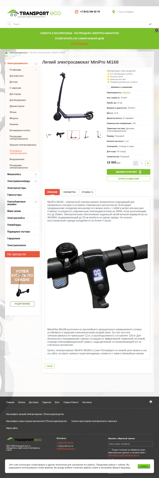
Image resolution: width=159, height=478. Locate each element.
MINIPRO (126, 93)
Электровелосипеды (18, 181)
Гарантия (46, 402)
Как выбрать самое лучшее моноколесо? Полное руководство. (37, 421)
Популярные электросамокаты (18, 152)
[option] (73, 97)
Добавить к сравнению (121, 87)
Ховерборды (14, 224)
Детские (14, 81)
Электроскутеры (16, 187)
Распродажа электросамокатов (19, 137)
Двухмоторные (17, 106)
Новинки (14, 124)
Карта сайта (12, 428)
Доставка (33, 402)
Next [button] (100, 135)
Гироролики (13, 238)
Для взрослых (17, 75)
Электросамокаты (19, 52)
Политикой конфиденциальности (123, 455)
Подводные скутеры (18, 231)
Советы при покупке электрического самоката (94, 421)
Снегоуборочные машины (16, 203)
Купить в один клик (128, 178)
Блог (57, 402)
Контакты (87, 402)
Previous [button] (46, 135)
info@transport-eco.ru (66, 449)
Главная (6, 52)
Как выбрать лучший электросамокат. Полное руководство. (35, 414)
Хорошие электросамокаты (23, 144)
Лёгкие (13, 112)
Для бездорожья (18, 100)
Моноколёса (14, 174)
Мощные (14, 118)
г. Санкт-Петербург (65, 442)
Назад (49, 366)
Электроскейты (16, 217)
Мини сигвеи (14, 211)
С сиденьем (15, 88)
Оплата (21, 402)
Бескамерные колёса (20, 130)
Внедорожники (17, 159)
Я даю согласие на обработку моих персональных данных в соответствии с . (127, 452)
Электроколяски (16, 245)
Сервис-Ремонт (71, 402)
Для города (15, 94)
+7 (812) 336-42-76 (90, 11)
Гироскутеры (14, 194)
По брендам (15, 69)
